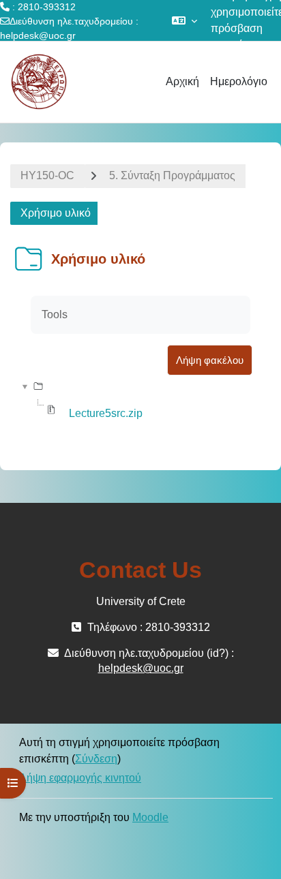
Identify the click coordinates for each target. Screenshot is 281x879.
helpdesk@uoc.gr (38, 35)
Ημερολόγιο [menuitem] (238, 81)
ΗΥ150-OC (47, 175)
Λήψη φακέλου (209, 360)
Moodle (150, 817)
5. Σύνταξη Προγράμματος (172, 175)
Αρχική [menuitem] (182, 81)
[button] (184, 20)
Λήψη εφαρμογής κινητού (80, 778)
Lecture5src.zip (106, 413)
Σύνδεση (96, 759)
